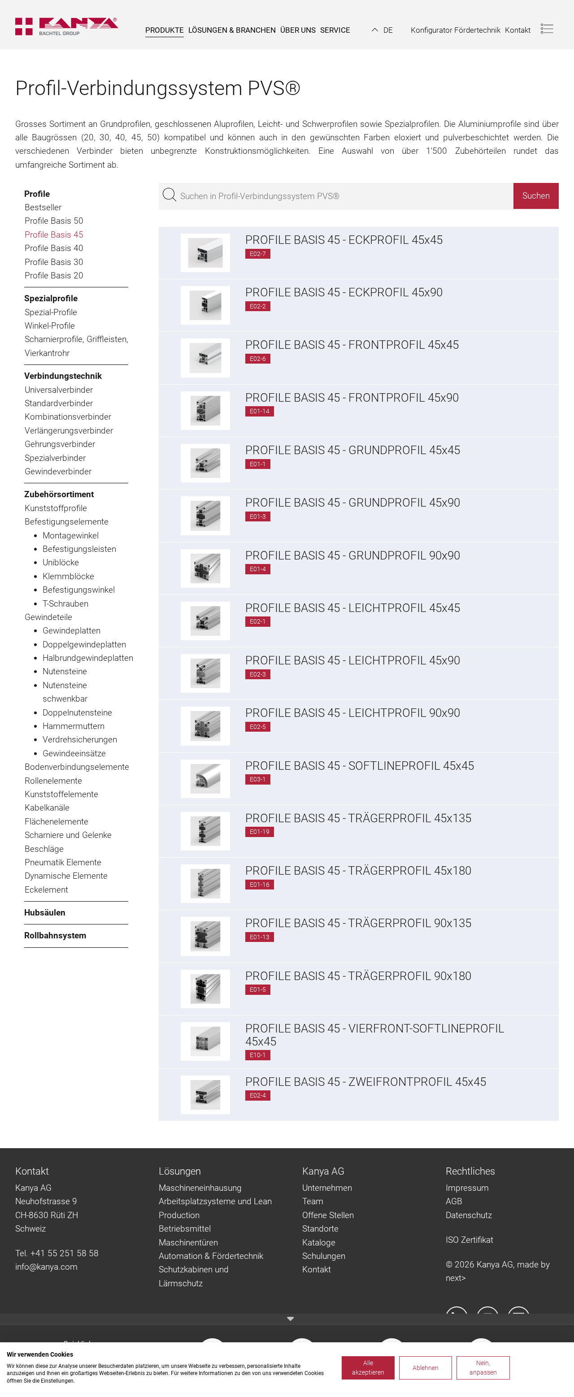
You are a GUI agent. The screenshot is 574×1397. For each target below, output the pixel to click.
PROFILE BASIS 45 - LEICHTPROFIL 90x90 (352, 713)
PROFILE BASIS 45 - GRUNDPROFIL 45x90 (352, 502)
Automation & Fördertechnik (211, 1256)
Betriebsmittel (185, 1228)
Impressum (467, 1188)
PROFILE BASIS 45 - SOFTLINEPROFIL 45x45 (359, 765)
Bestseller (43, 207)
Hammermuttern (73, 726)
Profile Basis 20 (54, 275)
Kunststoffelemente (61, 794)
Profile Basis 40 (54, 248)
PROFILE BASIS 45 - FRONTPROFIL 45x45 (352, 344)
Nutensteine (65, 671)
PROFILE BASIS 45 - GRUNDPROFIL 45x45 (352, 450)
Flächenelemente (56, 821)
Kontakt (316, 1269)
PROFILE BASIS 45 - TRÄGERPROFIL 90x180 (358, 976)
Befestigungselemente (67, 521)
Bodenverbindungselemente (76, 767)
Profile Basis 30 (54, 262)
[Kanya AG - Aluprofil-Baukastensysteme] (71, 24)
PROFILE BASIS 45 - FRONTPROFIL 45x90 (352, 397)
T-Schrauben (65, 604)
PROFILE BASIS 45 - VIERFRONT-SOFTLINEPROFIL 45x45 (374, 1035)
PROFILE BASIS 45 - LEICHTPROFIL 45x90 (352, 660)
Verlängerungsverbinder (69, 430)
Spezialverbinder (55, 458)
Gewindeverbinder (58, 471)
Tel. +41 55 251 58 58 (57, 1253)
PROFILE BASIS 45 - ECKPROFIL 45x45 (344, 240)
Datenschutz (469, 1215)
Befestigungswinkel (79, 590)
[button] (382, 30)
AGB (454, 1201)
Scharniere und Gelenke (68, 835)
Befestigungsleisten (79, 549)
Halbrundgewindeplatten (85, 658)
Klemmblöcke (68, 576)
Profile (37, 194)
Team (312, 1201)
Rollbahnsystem (55, 935)
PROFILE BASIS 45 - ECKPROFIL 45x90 (344, 292)
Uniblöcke (61, 562)
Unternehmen (327, 1188)
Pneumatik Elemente (63, 862)
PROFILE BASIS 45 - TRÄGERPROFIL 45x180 (358, 870)
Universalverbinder (59, 390)
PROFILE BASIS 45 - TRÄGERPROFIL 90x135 (358, 923)
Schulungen (323, 1256)
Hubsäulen (44, 912)
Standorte (320, 1228)
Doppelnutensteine (77, 712)
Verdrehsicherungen (80, 739)
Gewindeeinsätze (74, 753)
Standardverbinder (59, 403)
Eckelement (46, 890)
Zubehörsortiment (59, 494)
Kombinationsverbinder (68, 417)
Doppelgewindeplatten (84, 644)
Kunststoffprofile (56, 508)
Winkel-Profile (50, 326)
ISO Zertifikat (469, 1240)
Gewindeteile (48, 617)
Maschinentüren (188, 1242)
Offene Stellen (328, 1215)
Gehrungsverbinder (60, 444)
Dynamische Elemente (66, 876)
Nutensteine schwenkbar (65, 692)
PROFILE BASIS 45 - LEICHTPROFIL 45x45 (352, 608)
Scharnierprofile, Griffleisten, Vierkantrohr (76, 346)
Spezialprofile (51, 298)
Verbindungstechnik (63, 376)
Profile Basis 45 (54, 235)
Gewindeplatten (71, 630)
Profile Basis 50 (54, 221)
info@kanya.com (46, 1267)
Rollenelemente (53, 781)
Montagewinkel (71, 535)
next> (456, 1278)
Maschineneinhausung (200, 1188)
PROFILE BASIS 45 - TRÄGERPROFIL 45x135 (358, 818)
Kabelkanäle (47, 808)
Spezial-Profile (51, 312)
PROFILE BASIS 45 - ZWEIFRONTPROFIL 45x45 (365, 1082)
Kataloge (318, 1242)
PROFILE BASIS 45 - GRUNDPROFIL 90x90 (352, 555)
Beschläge (44, 849)
